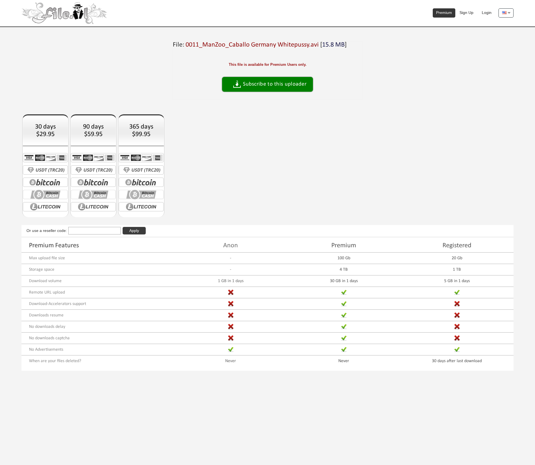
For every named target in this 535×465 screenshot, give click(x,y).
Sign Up (466, 12)
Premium (444, 12)
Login (487, 12)
